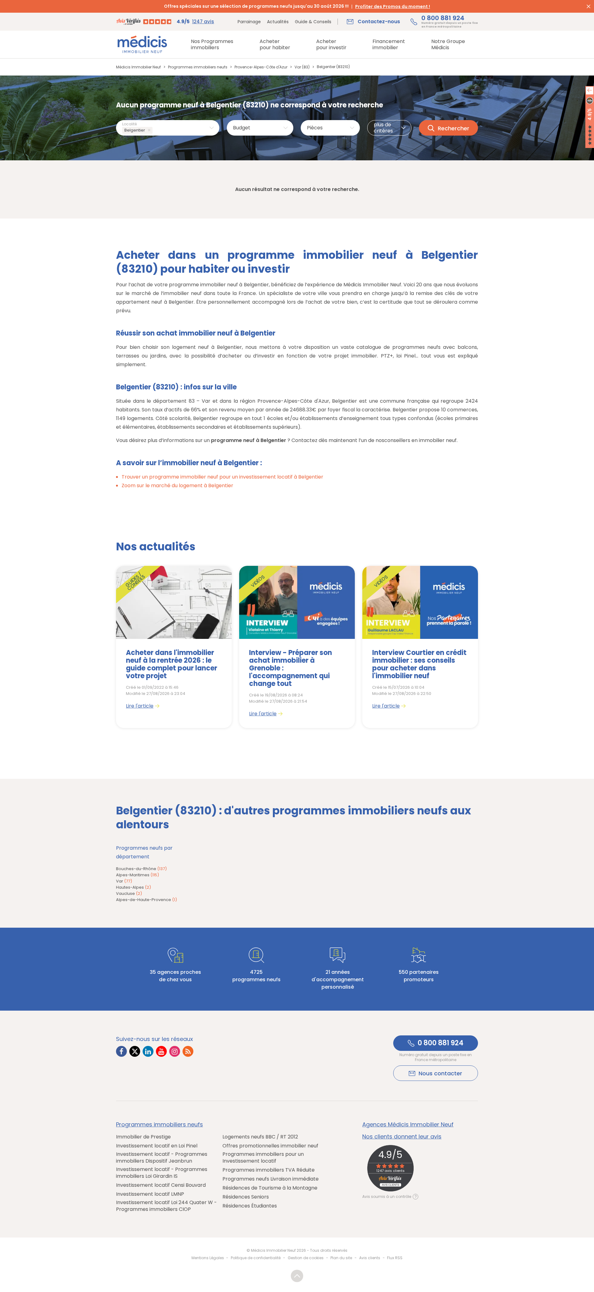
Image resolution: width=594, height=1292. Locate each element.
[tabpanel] (173, 647)
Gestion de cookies (306, 1257)
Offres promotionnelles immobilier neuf (270, 1145)
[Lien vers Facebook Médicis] (121, 1051)
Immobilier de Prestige (143, 1137)
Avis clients (369, 1257)
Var (124, 881)
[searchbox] (155, 130)
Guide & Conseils (313, 22)
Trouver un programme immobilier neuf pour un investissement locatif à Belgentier (222, 476)
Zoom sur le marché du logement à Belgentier (177, 485)
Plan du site (341, 1257)
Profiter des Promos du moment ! (392, 6)
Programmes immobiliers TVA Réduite (268, 1170)
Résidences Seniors (245, 1197)
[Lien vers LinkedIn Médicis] (148, 1051)
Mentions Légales (208, 1257)
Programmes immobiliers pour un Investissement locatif (263, 1157)
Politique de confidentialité (256, 1257)
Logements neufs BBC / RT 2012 (260, 1137)
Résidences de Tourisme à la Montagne (269, 1188)
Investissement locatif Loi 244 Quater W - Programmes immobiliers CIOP (166, 1206)
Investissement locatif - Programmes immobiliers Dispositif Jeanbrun (161, 1157)
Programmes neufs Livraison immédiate (270, 1179)
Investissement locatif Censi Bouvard (161, 1185)
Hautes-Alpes (133, 887)
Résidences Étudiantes (249, 1206)
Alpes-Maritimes (137, 875)
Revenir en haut (297, 1276)
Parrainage (249, 22)
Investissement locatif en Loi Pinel (156, 1145)
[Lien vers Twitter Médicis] (134, 1051)
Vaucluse (129, 893)
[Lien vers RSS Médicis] (188, 1051)
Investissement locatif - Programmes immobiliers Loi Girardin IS (161, 1173)
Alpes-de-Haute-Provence (146, 900)
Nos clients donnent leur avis (401, 1136)
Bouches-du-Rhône (141, 869)
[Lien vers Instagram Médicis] (174, 1051)
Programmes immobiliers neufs (159, 1124)
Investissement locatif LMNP (150, 1194)
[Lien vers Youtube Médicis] (161, 1051)
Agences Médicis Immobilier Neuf (408, 1124)
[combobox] (167, 128)
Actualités (278, 22)
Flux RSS (394, 1257)
